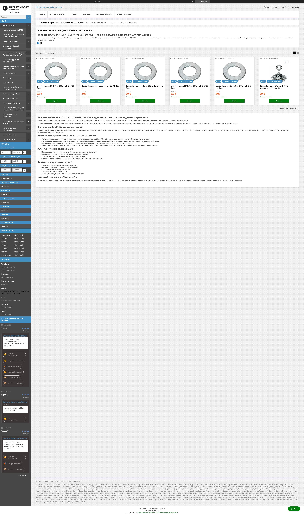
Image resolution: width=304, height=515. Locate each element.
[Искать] (28, 17)
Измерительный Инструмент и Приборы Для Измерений (14, 54)
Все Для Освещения (10, 98)
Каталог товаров (57, 14)
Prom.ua (162, 508)
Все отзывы (23, 476)
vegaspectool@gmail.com (10, 300)
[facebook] (38, 43)
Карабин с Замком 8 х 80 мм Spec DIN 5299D (14, 409)
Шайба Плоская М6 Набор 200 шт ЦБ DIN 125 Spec (55, 87)
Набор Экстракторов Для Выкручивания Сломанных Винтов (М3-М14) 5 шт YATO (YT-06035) (14, 445)
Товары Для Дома (9, 135)
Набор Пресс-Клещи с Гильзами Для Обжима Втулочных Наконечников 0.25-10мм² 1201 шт (15, 343)
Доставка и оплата (104, 14)
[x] (41, 43)
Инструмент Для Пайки (11, 103)
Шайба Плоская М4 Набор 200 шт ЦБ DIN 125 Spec (145, 87)
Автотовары (7, 78)
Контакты (87, 14)
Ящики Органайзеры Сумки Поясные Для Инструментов (13, 109)
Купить (56, 101)
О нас (75, 14)
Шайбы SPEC (83, 23)
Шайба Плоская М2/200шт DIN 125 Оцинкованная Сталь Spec (274, 87)
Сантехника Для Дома (11, 94)
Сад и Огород (8, 82)
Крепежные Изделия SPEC (13, 30)
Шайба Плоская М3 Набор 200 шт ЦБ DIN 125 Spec (189, 87)
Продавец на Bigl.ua (152, 510)
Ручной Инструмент (10, 41)
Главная (41, 14)
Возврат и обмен (124, 14)
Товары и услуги (7, 25)
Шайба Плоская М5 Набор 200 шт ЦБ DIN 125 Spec (100, 87)
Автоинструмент (9, 73)
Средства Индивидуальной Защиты (13, 122)
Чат (295, 509)
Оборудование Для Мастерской (10, 115)
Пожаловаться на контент (146, 513)
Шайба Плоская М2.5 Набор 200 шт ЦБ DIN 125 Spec (233, 87)
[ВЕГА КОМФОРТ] (15, 8)
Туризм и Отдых (9, 139)
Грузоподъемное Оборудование (9, 129)
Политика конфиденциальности (167, 513)
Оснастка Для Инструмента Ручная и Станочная (13, 36)
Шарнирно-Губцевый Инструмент (11, 47)
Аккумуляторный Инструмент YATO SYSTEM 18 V (14, 88)
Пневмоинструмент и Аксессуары (11, 60)
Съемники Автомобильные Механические (13, 67)
